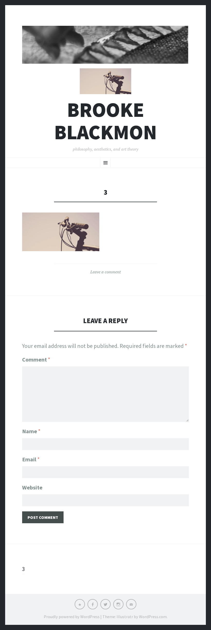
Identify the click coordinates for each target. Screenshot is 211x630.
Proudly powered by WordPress (72, 616)
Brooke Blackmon (105, 121)
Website (32, 487)
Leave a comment (105, 272)
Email (31, 459)
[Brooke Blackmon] (105, 45)
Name (31, 431)
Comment (36, 359)
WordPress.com (153, 616)
